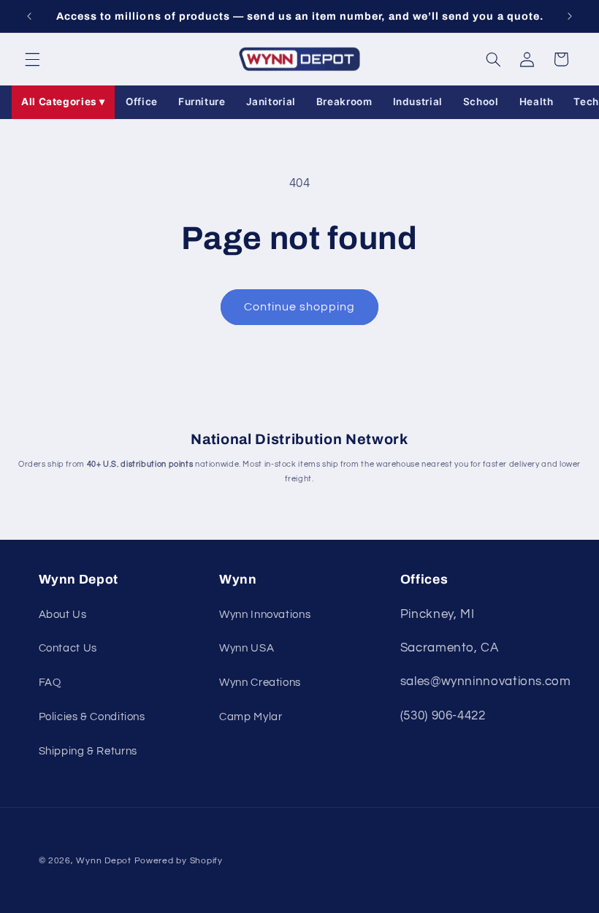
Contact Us (68, 648)
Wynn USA (246, 648)
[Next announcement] (570, 16)
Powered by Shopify (178, 861)
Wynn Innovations (264, 614)
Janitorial (271, 101)
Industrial (418, 101)
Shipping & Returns (88, 751)
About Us (63, 614)
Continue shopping (300, 307)
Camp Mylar (250, 716)
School (481, 101)
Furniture (202, 101)
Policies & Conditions (92, 716)
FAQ (50, 682)
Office (142, 101)
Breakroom (344, 101)
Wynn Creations (260, 682)
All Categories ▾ (63, 101)
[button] (32, 59)
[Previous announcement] (29, 16)
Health (536, 101)
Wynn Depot (103, 861)
